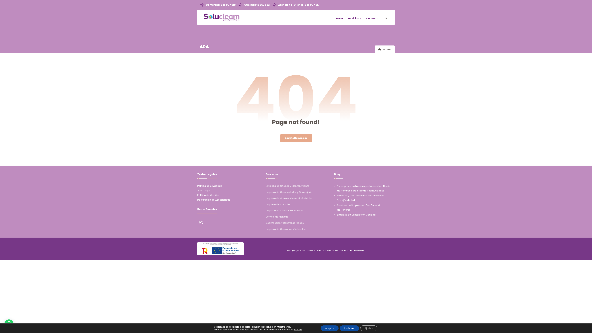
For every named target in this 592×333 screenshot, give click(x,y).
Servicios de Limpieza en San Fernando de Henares (359, 207)
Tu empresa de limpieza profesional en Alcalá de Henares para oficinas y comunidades (363, 188)
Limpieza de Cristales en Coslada (356, 214)
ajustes (298, 329)
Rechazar (349, 328)
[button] (386, 19)
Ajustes (369, 328)
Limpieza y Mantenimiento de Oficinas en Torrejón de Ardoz (360, 198)
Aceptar (329, 328)
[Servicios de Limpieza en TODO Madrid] (222, 16)
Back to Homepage (296, 138)
